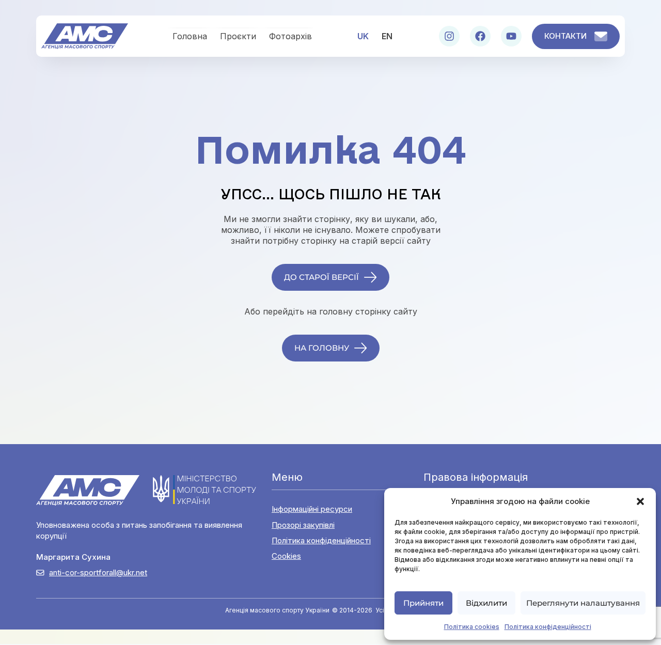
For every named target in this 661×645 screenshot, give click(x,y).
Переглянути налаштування (583, 603)
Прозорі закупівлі (303, 525)
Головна (189, 36)
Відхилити (486, 603)
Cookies (286, 556)
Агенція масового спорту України (277, 610)
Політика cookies (471, 627)
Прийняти (423, 603)
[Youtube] (511, 36)
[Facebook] (480, 36)
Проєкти (238, 36)
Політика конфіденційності (548, 627)
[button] (640, 501)
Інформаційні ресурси (312, 509)
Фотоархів (290, 36)
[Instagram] (449, 36)
